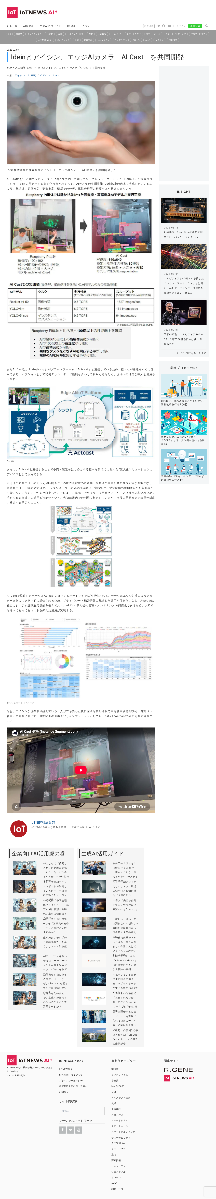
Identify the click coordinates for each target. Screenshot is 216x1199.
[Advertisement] (147, 12)
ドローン (136, 40)
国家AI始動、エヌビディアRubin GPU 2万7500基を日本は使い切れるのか (183, 339)
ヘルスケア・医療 (75, 34)
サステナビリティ (199, 34)
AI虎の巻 (28, 26)
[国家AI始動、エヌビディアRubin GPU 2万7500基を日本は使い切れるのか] (184, 312)
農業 (91, 34)
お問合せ (64, 1092)
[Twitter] (70, 1130)
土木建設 (102, 34)
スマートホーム (153, 34)
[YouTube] (78, 1130)
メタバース (116, 34)
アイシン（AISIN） (26, 75)
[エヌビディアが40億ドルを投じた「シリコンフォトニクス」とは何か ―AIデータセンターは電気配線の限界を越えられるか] (184, 256)
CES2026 (173, 40)
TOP (9, 67)
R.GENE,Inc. (21, 1075)
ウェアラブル (121, 40)
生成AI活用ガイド (50, 26)
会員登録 (195, 26)
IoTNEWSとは (66, 1069)
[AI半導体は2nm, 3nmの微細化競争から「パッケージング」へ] (184, 210)
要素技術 (88, 40)
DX (9, 34)
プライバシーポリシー (71, 1080)
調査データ (117, 1189)
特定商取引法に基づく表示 (73, 1086)
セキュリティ (103, 40)
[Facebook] (62, 1130)
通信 (77, 40)
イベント (87, 26)
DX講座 (71, 26)
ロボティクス (63, 40)
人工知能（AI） (45, 40)
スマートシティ (134, 34)
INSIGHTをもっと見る (193, 353)
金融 (60, 34)
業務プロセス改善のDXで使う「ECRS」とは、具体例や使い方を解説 (183, 440)
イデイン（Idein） (51, 75)
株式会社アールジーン (34, 1067)
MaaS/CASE (117, 1086)
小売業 (50, 34)
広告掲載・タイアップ (71, 1075)
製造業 (19, 34)
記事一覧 (12, 26)
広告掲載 (148, 26)
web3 (147, 40)
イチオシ (159, 40)
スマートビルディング (176, 34)
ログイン (181, 26)
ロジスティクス (34, 34)
